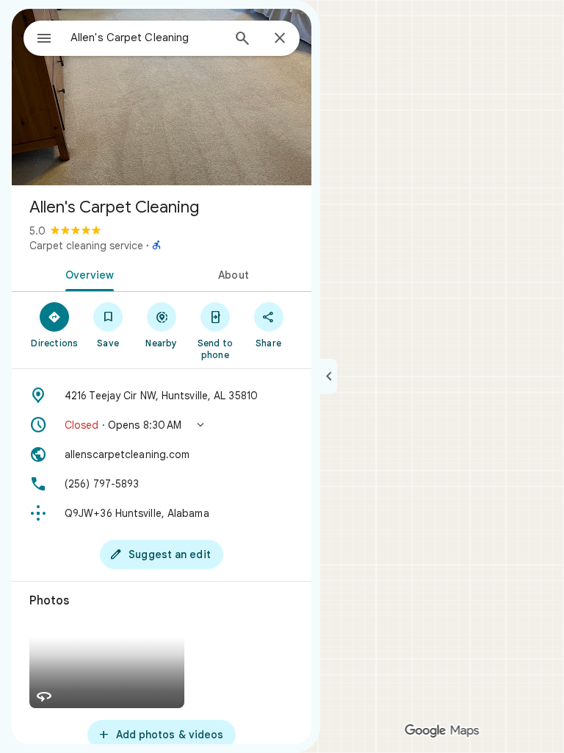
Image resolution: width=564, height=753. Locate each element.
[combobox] (146, 37)
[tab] (87, 273)
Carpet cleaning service (86, 245)
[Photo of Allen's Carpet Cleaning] (161, 97)
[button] (161, 425)
